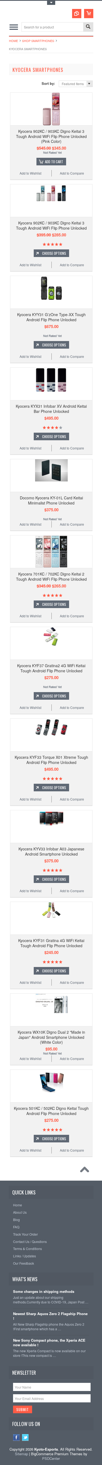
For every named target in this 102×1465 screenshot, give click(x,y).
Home (13, 40)
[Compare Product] (76, 13)
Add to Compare (72, 173)
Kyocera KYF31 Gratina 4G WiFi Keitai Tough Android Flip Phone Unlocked (51, 943)
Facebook (16, 1437)
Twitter (25, 1437)
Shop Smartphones (38, 40)
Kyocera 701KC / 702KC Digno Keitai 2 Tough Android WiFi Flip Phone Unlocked (51, 576)
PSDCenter (51, 1458)
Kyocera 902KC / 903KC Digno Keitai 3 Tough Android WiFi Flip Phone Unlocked (51, 225)
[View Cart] (88, 13)
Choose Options (54, 253)
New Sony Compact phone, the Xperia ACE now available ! (49, 1342)
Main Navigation (13, 27)
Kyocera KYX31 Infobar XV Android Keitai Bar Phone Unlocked (51, 408)
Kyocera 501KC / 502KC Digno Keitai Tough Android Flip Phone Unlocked (51, 1111)
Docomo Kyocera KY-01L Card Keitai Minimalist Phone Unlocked (51, 500)
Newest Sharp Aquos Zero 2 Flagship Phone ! (50, 1316)
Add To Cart (54, 161)
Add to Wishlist (30, 173)
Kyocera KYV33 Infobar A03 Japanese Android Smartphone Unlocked (51, 851)
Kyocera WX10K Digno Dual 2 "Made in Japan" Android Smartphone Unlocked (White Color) (51, 1037)
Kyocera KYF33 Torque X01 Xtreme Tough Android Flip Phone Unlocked (51, 759)
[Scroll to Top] (86, 1171)
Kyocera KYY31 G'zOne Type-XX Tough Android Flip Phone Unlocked (51, 317)
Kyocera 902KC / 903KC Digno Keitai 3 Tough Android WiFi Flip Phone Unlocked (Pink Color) (51, 136)
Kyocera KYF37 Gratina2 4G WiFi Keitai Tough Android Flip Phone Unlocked (51, 668)
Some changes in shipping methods (43, 1291)
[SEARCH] (88, 27)
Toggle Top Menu (51, 3)
